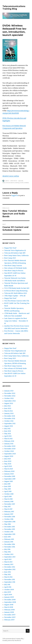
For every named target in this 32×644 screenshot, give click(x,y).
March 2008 (8, 607)
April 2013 (7, 559)
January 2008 (9, 612)
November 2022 (9, 396)
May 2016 (7, 524)
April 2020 (8, 466)
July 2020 (7, 459)
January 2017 (8, 514)
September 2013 (9, 557)
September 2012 (9, 569)
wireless (26, 182)
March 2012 (8, 577)
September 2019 (9, 479)
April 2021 (7, 436)
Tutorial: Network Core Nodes (15, 278)
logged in (14, 195)
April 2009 (8, 594)
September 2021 (9, 423)
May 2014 (7, 552)
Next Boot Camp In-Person (13, 270)
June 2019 (7, 486)
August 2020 (8, 456)
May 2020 (7, 464)
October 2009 (9, 589)
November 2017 (9, 504)
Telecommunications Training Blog (13, 7)
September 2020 (10, 454)
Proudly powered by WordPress (11, 640)
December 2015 (9, 527)
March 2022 (8, 411)
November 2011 (9, 579)
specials (20, 180)
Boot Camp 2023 (10, 258)
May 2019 (7, 489)
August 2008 (8, 605)
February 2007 (9, 620)
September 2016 (9, 522)
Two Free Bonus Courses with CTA (16, 301)
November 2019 (9, 476)
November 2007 (9, 617)
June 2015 (7, 537)
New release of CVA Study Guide (15, 268)
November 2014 (9, 547)
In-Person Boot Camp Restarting (15, 291)
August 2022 (8, 403)
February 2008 (9, 610)
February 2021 (9, 441)
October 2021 (8, 421)
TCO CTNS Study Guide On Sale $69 (16, 288)
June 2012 (7, 572)
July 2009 (7, 592)
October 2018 (8, 494)
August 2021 (8, 426)
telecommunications (8, 182)
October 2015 (8, 532)
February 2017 (9, 511)
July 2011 (7, 584)
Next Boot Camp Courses (13, 265)
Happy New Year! (10, 248)
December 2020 (9, 446)
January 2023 (8, 391)
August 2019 (8, 481)
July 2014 (7, 549)
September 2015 (9, 534)
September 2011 (9, 582)
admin (7, 180)
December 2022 (9, 393)
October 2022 (9, 398)
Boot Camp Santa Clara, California (16, 255)
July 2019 (7, 484)
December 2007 (9, 615)
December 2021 (9, 416)
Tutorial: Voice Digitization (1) (15, 250)
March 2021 (8, 438)
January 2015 (8, 542)
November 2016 (9, 516)
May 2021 (7, 433)
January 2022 (9, 413)
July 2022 (7, 406)
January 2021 (8, 444)
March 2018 (8, 499)
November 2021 (9, 418)
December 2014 (9, 544)
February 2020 (9, 471)
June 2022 (7, 408)
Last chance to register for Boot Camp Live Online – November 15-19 (16, 320)
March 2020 (8, 469)
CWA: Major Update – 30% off (14, 296)
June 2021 (7, 431)
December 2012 (9, 567)
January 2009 (9, 597)
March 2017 (8, 509)
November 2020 (9, 449)
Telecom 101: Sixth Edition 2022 (15, 293)
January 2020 (9, 474)
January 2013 (8, 564)
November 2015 (9, 529)
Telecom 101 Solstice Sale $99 (14, 253)
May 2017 (7, 506)
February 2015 (9, 539)
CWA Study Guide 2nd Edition (14, 281)
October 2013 (8, 554)
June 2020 (7, 461)
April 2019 (7, 491)
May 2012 (7, 574)
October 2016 (8, 519)
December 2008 (9, 600)
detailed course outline (10, 176)
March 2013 (8, 562)
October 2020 (9, 451)
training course (19, 182)
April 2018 (8, 496)
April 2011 (7, 587)
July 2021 (7, 428)
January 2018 (8, 501)
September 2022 (10, 401)
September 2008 (10, 602)
